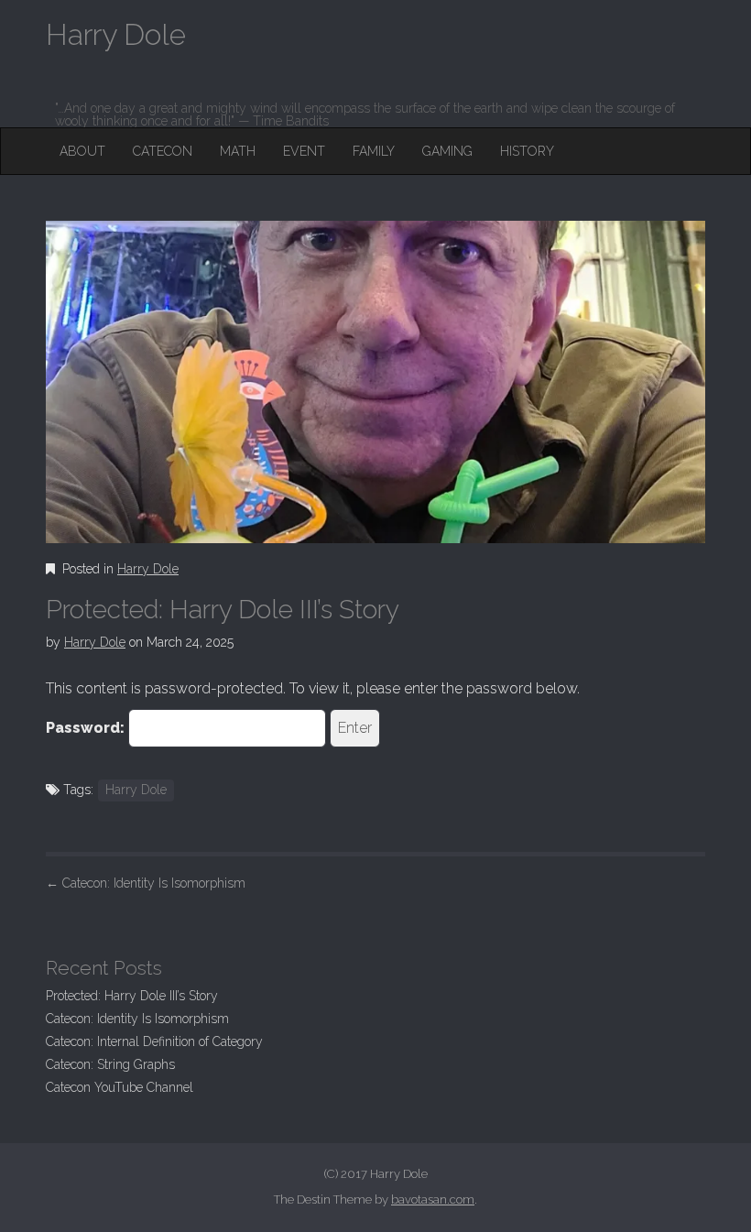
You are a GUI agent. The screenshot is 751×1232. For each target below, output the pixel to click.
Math (238, 151)
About (82, 151)
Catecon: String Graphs (110, 1064)
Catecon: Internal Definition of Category (154, 1041)
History (527, 151)
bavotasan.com (432, 1199)
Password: (87, 727)
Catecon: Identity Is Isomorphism (145, 883)
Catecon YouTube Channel (119, 1087)
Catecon (162, 151)
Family (374, 151)
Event (304, 151)
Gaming (447, 151)
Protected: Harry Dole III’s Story (132, 995)
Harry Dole (148, 568)
